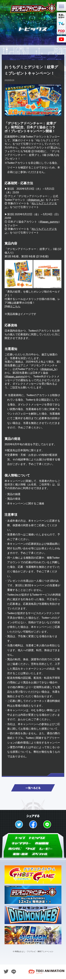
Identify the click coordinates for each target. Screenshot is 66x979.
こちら (16, 306)
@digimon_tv (35, 199)
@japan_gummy (49, 221)
